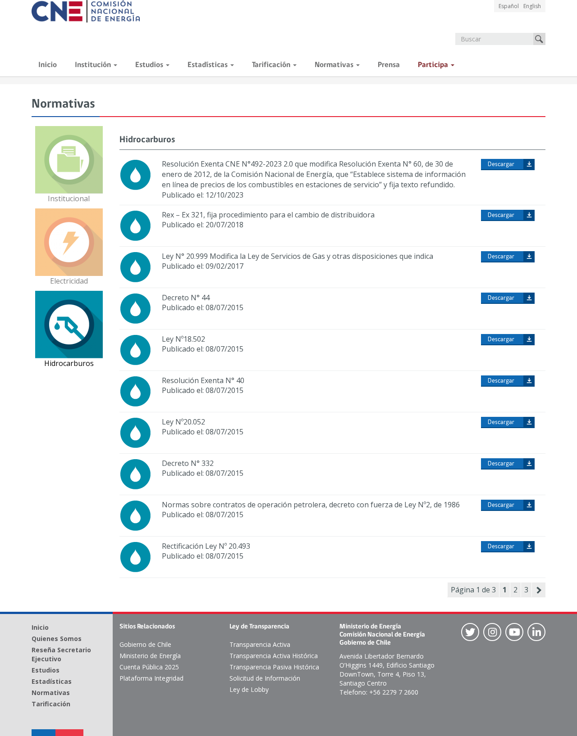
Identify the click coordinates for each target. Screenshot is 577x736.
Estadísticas (208, 65)
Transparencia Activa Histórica (273, 655)
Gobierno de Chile (145, 644)
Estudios (150, 65)
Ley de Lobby (249, 689)
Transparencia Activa (259, 644)
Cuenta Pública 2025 (149, 667)
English (532, 6)
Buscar (539, 39)
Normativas (335, 65)
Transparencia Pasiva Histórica (274, 667)
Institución (94, 65)
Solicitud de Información (264, 678)
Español (509, 6)
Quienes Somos (57, 638)
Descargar (501, 164)
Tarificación (272, 65)
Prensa (389, 65)
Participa (434, 65)
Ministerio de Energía (150, 655)
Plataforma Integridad (151, 678)
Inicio (47, 65)
